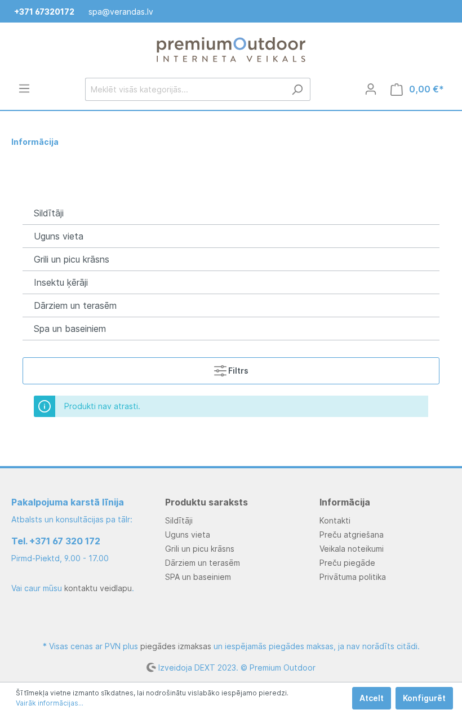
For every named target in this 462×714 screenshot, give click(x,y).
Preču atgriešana (351, 534)
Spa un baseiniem (70, 328)
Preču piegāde (347, 562)
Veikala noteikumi (351, 548)
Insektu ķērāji (61, 282)
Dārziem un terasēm (75, 305)
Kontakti (334, 520)
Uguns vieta (58, 236)
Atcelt (371, 698)
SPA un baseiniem (198, 577)
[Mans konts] (371, 89)
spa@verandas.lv (120, 11)
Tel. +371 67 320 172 (55, 541)
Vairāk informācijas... (49, 703)
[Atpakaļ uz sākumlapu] (231, 50)
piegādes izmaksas (175, 646)
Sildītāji (49, 213)
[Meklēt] (297, 89)
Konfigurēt (424, 698)
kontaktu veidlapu (98, 588)
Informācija (344, 502)
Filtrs (237, 370)
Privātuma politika (352, 577)
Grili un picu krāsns (71, 259)
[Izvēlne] (24, 88)
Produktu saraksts (206, 502)
